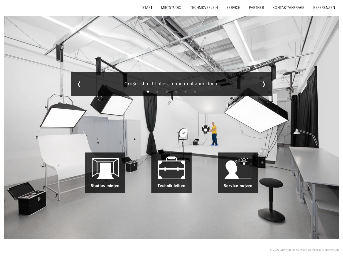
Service (233, 8)
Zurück (79, 84)
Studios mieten (105, 186)
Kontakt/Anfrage (288, 8)
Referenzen (324, 8)
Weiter (264, 84)
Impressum (332, 250)
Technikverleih (204, 8)
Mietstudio (171, 8)
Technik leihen (171, 186)
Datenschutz (316, 250)
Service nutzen (237, 186)
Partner (256, 8)
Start (147, 8)
